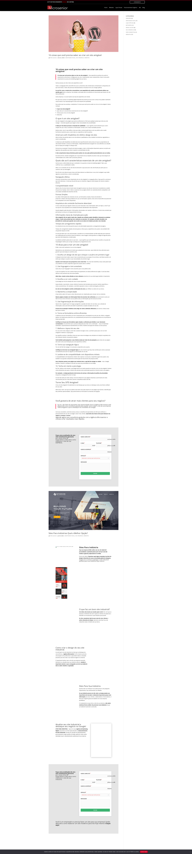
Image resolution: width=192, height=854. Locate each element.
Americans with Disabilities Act (64, 142)
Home (105, 7)
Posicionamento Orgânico (130, 7)
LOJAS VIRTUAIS (130, 23)
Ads (140, 7)
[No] (190, 852)
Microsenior (54, 57)
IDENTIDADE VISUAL (70, 57)
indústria (104, 705)
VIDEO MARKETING (130, 32)
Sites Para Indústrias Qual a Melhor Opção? (68, 533)
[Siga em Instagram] (116, 2)
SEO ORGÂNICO (80, 57)
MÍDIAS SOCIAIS (130, 27)
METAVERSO (129, 25)
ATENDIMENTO (137, 2)
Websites (111, 7)
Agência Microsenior (69, 654)
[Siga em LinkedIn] (122, 2)
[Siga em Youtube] (125, 2)
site (107, 121)
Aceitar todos (144, 851)
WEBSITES (87, 57)
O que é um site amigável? (63, 109)
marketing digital (96, 163)
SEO (68, 230)
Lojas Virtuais (118, 7)
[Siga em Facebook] (119, 2)
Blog (143, 7)
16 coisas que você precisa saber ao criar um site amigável (75, 55)
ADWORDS (128, 18)
